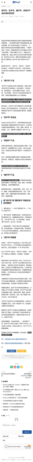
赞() (22, 16)
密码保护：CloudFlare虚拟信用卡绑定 (14, 404)
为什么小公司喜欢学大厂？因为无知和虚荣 (15, 397)
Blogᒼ (16, 2)
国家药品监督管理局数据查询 (14, 343)
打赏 (22, 351)
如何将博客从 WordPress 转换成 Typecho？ (26, 375)
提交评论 (27, 432)
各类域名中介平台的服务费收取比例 (13, 407)
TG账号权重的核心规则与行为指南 (13, 400)
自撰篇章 (3, 6)
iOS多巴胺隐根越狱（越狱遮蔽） (12, 394)
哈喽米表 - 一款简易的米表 (10, 410)
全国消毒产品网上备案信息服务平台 (16, 339)
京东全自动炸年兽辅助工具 (8, 374)
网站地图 (22, 457)
